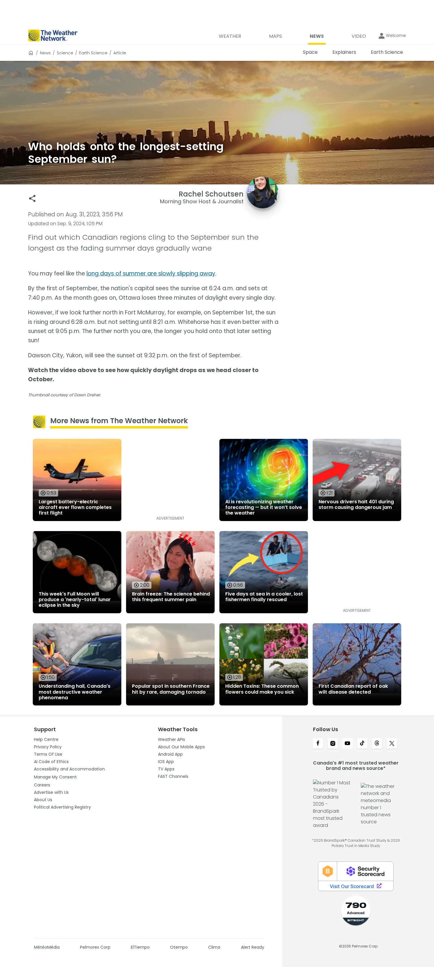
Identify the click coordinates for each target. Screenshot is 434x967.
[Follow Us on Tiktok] (362, 743)
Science (65, 53)
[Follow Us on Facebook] (318, 743)
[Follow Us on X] (391, 743)
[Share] (32, 198)
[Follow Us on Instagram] (332, 743)
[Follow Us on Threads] (377, 743)
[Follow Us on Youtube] (347, 743)
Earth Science (93, 53)
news (45, 53)
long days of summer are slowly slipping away (151, 274)
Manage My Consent (55, 777)
